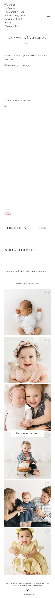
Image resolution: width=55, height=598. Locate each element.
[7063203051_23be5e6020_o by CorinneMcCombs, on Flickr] (27, 80)
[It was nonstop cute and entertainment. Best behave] (27, 407)
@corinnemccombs (27, 433)
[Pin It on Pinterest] (8, 213)
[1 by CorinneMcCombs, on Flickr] (27, 158)
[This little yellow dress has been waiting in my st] (27, 551)
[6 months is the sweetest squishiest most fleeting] (27, 360)
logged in (23, 271)
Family (27, 43)
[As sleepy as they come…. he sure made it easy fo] (27, 312)
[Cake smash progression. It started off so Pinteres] (27, 455)
